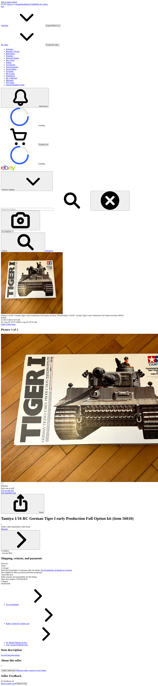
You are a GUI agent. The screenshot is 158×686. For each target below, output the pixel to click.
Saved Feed (10, 65)
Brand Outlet (30, 4)
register (18, 4)
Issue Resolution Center (15, 85)
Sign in (10, 4)
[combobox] (27, 209)
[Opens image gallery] (2, 483)
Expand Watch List (53, 26)
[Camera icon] (20, 220)
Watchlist (9, 56)
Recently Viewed (12, 51)
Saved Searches (12, 67)
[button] (23, 242)
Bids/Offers (10, 54)
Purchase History (12, 58)
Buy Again (10, 60)
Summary (9, 49)
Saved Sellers (11, 69)
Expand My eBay (52, 45)
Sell (2, 6)
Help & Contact (42, 4)
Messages (9, 80)
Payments (9, 71)
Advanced (49, 251)
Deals (23, 4)
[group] (79, 408)
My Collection (11, 78)
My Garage (10, 74)
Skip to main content (9, 2)
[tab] (79, 575)
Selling (8, 62)
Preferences (10, 76)
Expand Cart (43, 144)
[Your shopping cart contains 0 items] (19, 144)
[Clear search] (109, 201)
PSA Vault (10, 83)
